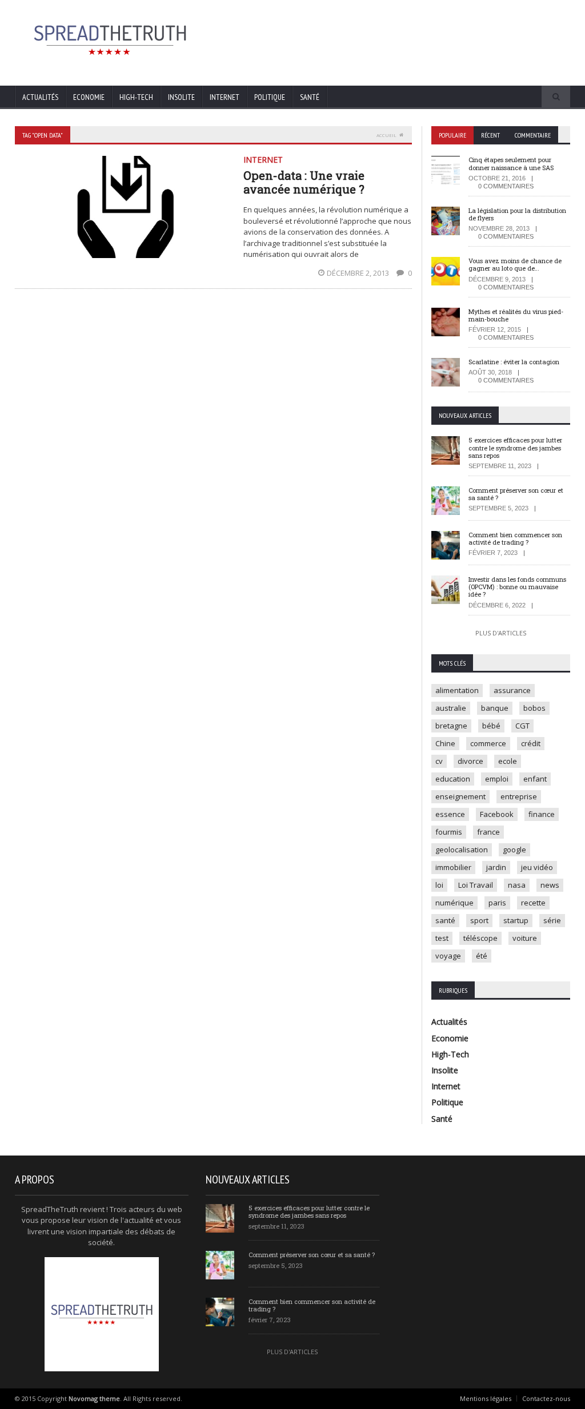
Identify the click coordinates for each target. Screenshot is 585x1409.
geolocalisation (461, 849)
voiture (524, 938)
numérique (454, 902)
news (549, 885)
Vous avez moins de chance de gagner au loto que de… (515, 264)
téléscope (480, 938)
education (452, 779)
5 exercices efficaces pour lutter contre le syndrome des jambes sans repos (515, 447)
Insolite (181, 97)
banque (494, 708)
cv (439, 761)
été (481, 956)
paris (497, 902)
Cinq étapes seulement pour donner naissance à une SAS (511, 163)
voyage (448, 956)
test (441, 938)
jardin (496, 867)
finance (541, 814)
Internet (224, 97)
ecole (507, 761)
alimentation (457, 690)
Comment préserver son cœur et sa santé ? (515, 494)
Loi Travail (475, 885)
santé (445, 920)
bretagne (451, 725)
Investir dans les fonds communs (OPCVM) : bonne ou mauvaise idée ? (517, 586)
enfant (535, 779)
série (552, 920)
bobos (534, 708)
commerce (488, 743)
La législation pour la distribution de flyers (517, 214)
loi (439, 885)
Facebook (497, 814)
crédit (530, 743)
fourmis (448, 832)
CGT (522, 725)
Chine (445, 743)
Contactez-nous (546, 1398)
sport (479, 920)
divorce (470, 761)
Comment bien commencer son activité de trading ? (515, 538)
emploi (496, 779)
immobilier (453, 867)
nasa (517, 885)
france (488, 832)
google (514, 849)
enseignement (460, 796)
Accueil (386, 135)
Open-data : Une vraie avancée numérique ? (303, 182)
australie (450, 708)
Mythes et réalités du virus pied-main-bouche (515, 315)
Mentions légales (485, 1398)
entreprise (518, 796)
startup (515, 920)
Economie (89, 97)
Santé (309, 97)
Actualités (40, 97)
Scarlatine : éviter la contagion (513, 361)
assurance (512, 690)
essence (450, 814)
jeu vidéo (537, 867)
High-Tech (136, 97)
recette (533, 902)
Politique (269, 97)
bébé (491, 725)
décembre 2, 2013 (359, 273)
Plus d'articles (500, 633)
